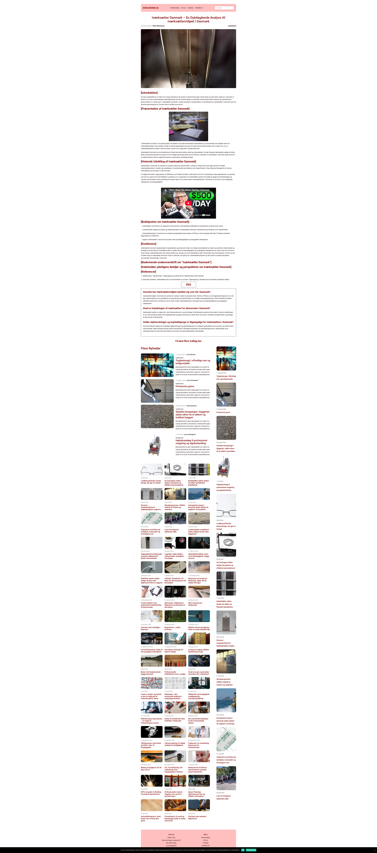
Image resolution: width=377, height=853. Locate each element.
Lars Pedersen (190, 354)
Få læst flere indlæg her (188, 341)
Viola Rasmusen (191, 406)
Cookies (190, 8)
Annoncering (175, 8)
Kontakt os (199, 8)
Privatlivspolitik (251, 850)
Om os (183, 8)
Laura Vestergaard (192, 380)
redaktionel (232, 26)
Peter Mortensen (159, 26)
